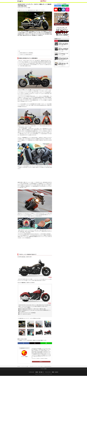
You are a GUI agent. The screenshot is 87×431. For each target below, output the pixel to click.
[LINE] (46, 343)
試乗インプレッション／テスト (23, 10)
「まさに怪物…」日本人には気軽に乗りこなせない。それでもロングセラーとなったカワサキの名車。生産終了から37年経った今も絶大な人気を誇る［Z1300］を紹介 (63, 44)
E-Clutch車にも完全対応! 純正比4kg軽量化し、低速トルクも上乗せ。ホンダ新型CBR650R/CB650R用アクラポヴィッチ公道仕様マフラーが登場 (63, 59)
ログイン (57, 5)
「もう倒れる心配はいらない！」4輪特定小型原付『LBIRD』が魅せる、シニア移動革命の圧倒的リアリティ (63, 64)
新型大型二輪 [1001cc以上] (31, 10)
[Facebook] (23, 343)
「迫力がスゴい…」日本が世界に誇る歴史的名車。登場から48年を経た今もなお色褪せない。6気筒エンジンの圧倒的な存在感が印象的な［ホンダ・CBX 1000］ (63, 49)
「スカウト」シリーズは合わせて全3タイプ (25, 54)
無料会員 (65, 5)
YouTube (38, 358)
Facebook (42, 358)
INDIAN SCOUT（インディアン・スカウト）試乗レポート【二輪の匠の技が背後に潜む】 (41, 366)
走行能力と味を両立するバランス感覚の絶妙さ (26, 52)
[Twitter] (34, 343)
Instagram (45, 358)
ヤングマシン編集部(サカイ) (61, 55)
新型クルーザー (38, 10)
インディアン (42, 10)
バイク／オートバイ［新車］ (24, 366)
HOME (19, 366)
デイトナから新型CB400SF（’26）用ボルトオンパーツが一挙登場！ (63, 54)
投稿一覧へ (41, 361)
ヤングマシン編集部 (27, 7)
